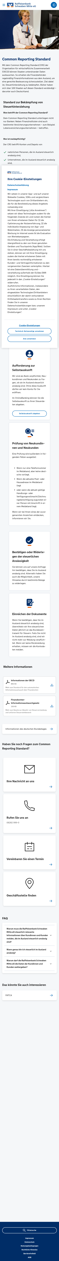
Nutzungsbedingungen (29, 1246)
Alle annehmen (29, 339)
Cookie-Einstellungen (29, 325)
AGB (29, 1257)
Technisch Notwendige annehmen (29, 331)
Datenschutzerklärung (18, 185)
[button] (29, 935)
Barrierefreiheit (29, 1254)
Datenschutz (29, 1242)
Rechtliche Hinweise (29, 1250)
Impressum (29, 1238)
